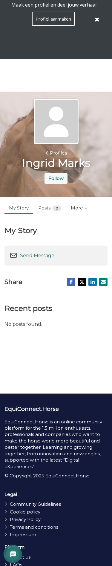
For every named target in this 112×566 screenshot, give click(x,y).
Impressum (23, 534)
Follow (56, 178)
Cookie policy (25, 512)
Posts (48, 208)
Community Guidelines (35, 504)
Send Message (37, 255)
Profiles (58, 153)
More (77, 208)
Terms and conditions (34, 527)
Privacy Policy (25, 519)
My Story (19, 208)
